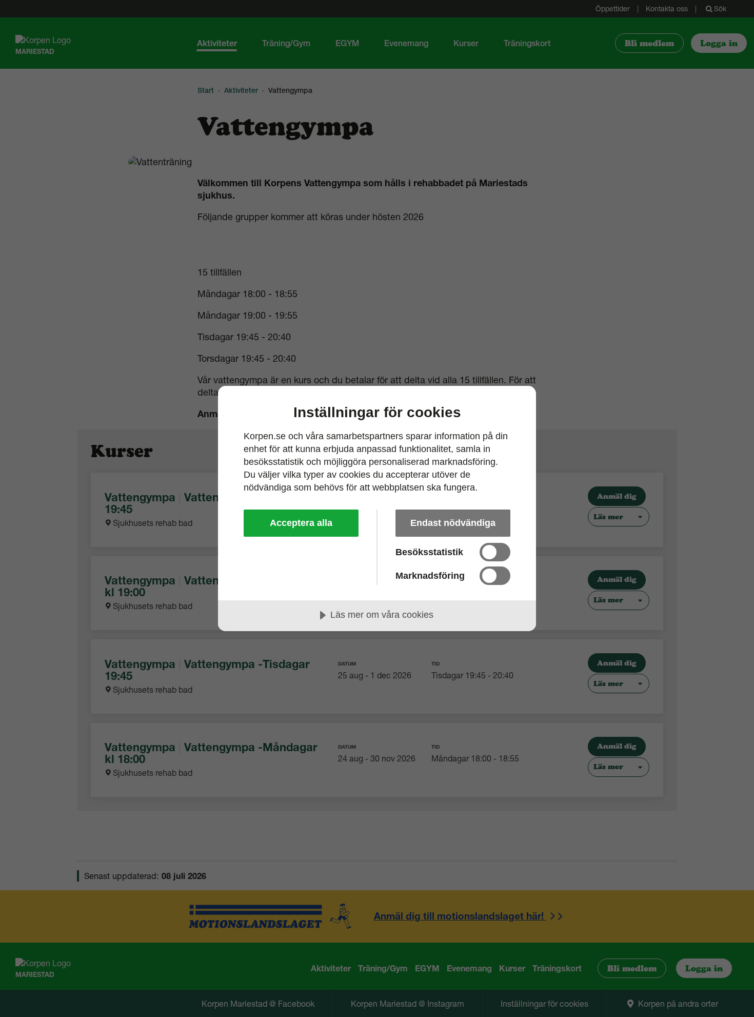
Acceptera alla (301, 523)
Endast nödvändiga (452, 523)
